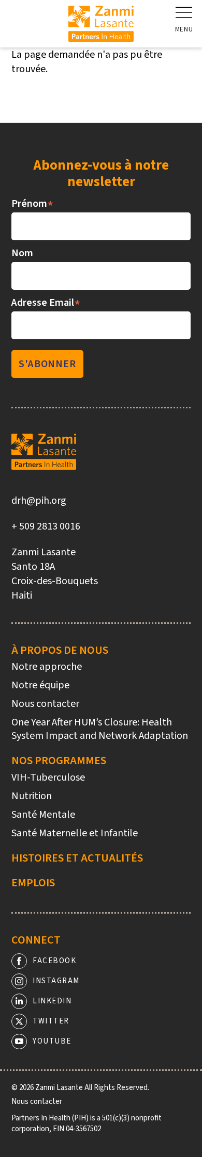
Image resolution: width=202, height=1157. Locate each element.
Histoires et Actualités (77, 858)
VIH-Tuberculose (48, 777)
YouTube (52, 1041)
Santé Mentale (43, 814)
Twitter (51, 1021)
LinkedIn (52, 1001)
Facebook (54, 960)
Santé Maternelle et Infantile (74, 833)
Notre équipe (40, 685)
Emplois (33, 882)
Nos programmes (58, 760)
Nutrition (31, 796)
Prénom (32, 203)
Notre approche (46, 666)
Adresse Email (46, 302)
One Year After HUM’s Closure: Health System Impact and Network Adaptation (99, 729)
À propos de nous (59, 650)
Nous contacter (45, 703)
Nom (22, 253)
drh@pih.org (38, 500)
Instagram (56, 981)
